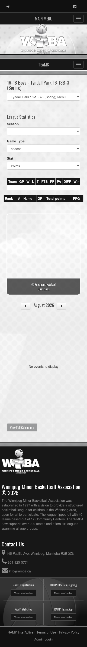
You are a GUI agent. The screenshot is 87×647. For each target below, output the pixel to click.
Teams (43, 65)
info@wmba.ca (20, 571)
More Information (23, 593)
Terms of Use (46, 632)
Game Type (16, 141)
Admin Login (43, 639)
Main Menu (43, 19)
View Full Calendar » (22, 427)
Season (13, 124)
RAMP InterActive (20, 632)
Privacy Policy (69, 632)
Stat (10, 158)
